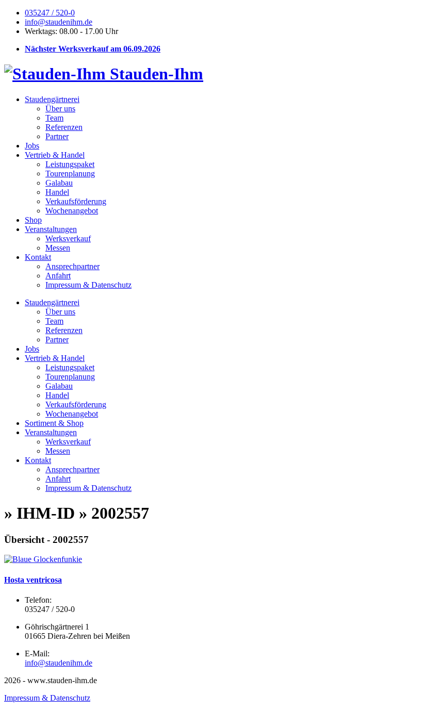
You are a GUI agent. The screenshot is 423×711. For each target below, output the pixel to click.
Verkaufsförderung (75, 201)
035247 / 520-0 (50, 12)
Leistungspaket (69, 164)
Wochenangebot (71, 210)
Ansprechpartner (72, 266)
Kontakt (38, 257)
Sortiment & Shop (54, 423)
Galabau (59, 182)
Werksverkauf (68, 238)
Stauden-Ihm (154, 73)
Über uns (60, 108)
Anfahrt (58, 275)
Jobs (32, 145)
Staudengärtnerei (52, 99)
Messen (57, 247)
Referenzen (64, 127)
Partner (57, 136)
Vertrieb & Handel (55, 155)
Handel (57, 192)
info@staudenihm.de (58, 22)
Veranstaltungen (51, 229)
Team (54, 117)
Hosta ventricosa (33, 579)
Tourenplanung (70, 173)
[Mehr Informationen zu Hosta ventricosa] (43, 559)
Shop (33, 220)
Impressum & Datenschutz (88, 284)
